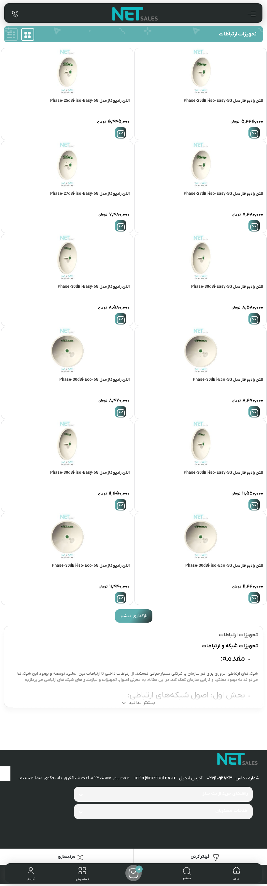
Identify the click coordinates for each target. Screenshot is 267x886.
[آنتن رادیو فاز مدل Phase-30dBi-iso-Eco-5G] (200, 536)
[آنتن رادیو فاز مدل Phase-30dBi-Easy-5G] (200, 257)
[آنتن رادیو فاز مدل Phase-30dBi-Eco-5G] (200, 350)
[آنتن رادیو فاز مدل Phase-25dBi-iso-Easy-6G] (67, 71)
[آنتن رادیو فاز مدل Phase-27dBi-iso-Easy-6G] (67, 164)
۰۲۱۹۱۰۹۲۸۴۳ (219, 778)
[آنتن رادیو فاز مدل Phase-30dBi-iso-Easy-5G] (200, 443)
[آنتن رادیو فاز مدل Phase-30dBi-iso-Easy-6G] (67, 443)
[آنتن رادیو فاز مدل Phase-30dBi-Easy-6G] (67, 257)
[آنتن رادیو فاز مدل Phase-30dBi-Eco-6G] (67, 350)
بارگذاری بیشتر (134, 616)
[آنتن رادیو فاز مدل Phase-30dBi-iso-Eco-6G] (67, 536)
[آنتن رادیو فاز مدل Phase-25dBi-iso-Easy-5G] (200, 71)
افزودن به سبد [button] (254, 133)
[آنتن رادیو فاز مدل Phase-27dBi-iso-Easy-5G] (200, 164)
